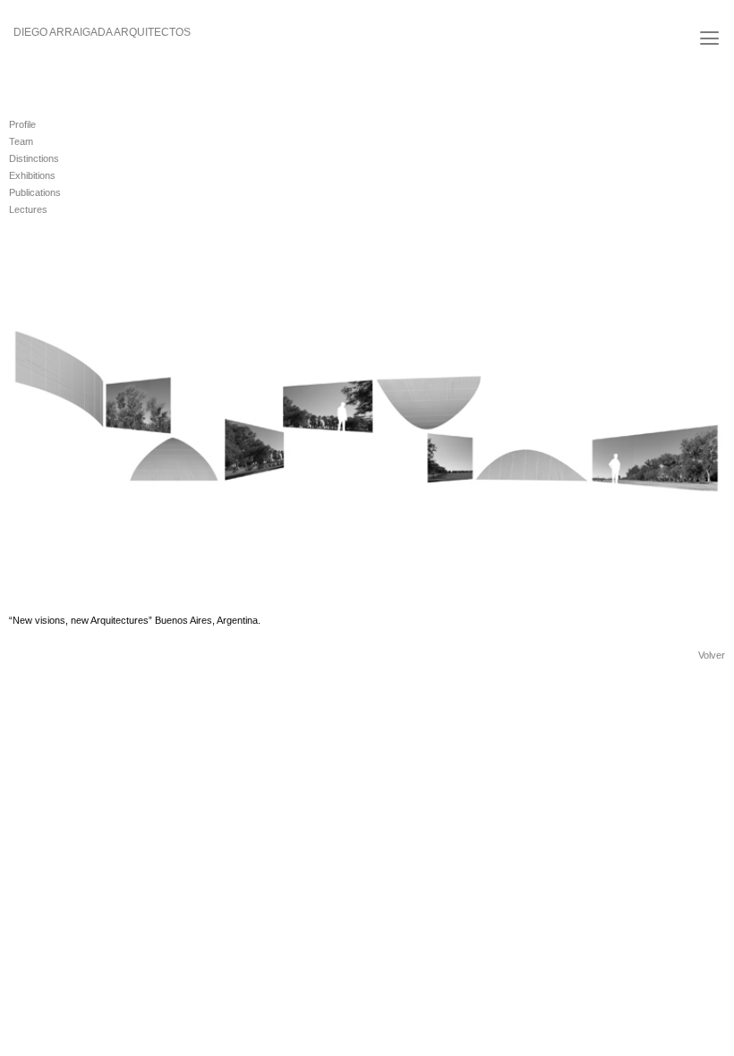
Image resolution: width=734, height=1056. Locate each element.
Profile (22, 124)
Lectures (28, 209)
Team (21, 141)
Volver (711, 655)
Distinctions (34, 158)
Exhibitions (32, 175)
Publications (35, 192)
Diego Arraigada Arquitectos (102, 32)
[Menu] (709, 38)
